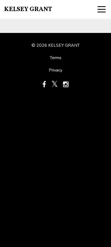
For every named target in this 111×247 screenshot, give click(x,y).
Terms (55, 58)
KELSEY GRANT (28, 9)
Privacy (55, 70)
